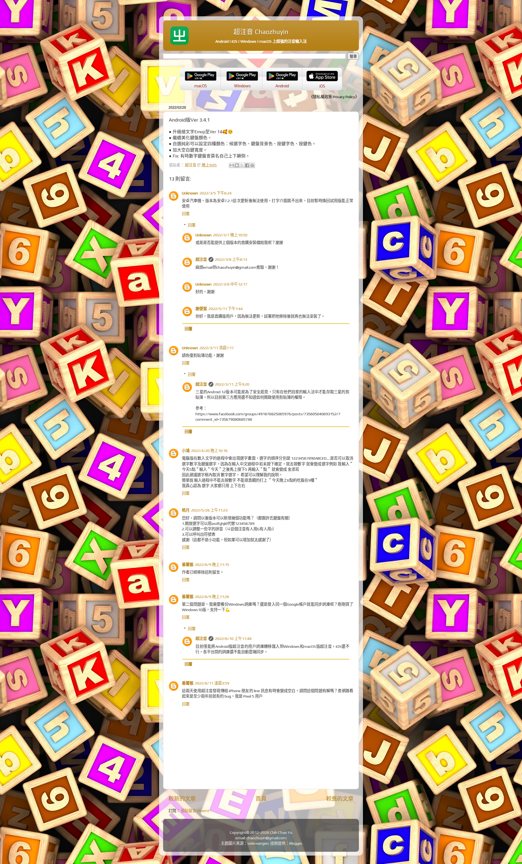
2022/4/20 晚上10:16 (209, 450)
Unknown (190, 193)
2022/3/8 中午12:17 (230, 284)
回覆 (185, 214)
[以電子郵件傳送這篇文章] (231, 165)
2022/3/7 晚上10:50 (230, 235)
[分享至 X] (242, 165)
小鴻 (185, 450)
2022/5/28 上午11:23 (209, 510)
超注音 (201, 259)
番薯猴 (187, 564)
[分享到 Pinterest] (252, 165)
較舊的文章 (339, 798)
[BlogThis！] (237, 165)
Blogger (295, 843)
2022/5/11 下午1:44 (226, 308)
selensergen (258, 843)
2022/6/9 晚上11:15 (212, 564)
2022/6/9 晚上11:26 (212, 596)
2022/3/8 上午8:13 (231, 259)
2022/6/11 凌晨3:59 (212, 683)
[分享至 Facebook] (247, 165)
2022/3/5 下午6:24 (216, 193)
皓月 (185, 510)
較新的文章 (182, 798)
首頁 (261, 798)
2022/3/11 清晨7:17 (217, 348)
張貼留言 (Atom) (195, 811)
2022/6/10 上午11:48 (233, 638)
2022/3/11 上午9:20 (232, 384)
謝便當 (201, 308)
